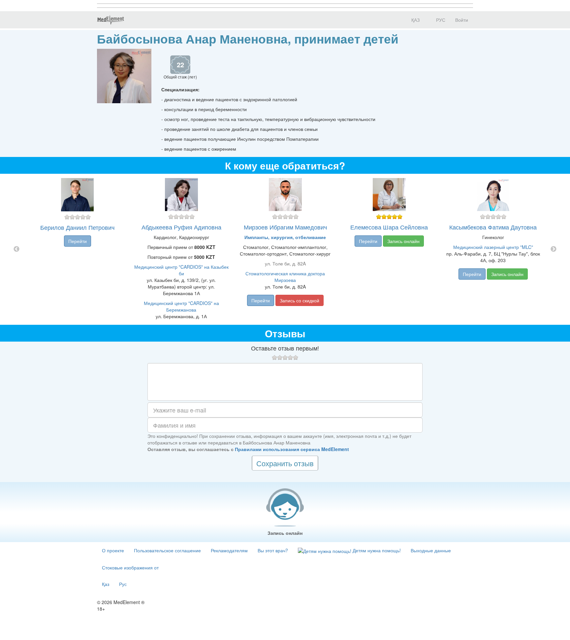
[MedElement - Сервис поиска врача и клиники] (110, 20)
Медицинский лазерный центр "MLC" (493, 247)
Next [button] (553, 249)
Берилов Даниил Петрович (77, 227)
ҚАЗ (415, 19)
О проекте (113, 550)
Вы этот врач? (273, 550)
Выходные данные (431, 550)
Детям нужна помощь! (376, 550)
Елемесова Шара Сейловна (389, 227)
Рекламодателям (229, 550)
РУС (440, 19)
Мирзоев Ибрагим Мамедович (285, 227)
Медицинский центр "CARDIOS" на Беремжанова (181, 306)
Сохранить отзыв (285, 463)
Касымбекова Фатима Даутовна (493, 227)
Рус (123, 584)
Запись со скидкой (299, 300)
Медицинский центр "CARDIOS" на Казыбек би (181, 270)
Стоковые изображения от (130, 567)
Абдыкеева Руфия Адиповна (181, 227)
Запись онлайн (403, 241)
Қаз (105, 584)
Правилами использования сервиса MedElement (292, 449)
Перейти (77, 241)
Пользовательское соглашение (167, 550)
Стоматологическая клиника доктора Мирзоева (285, 276)
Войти (461, 19)
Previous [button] (16, 249)
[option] (285, 249)
